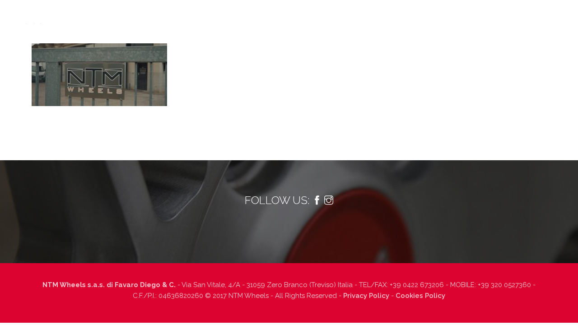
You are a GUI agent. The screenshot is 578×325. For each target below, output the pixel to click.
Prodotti (206, 16)
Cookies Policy (420, 296)
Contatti (492, 16)
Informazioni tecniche (281, 16)
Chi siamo (108, 16)
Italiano (546, 16)
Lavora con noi (439, 16)
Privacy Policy (366, 296)
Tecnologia (158, 16)
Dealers (387, 16)
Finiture (345, 16)
